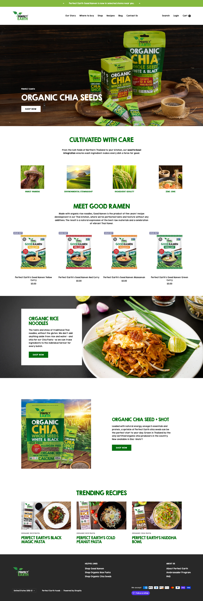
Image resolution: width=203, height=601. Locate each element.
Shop (100, 15)
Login (176, 15)
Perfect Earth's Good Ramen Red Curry (79, 277)
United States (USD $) (23, 591)
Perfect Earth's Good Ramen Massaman (124, 277)
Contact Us (132, 15)
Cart (186, 15)
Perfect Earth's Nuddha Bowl (154, 539)
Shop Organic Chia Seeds (98, 576)
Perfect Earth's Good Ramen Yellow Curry (33, 278)
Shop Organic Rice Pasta (98, 572)
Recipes (111, 15)
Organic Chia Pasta (141, 533)
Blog (120, 15)
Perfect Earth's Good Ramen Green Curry (169, 278)
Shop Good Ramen (94, 568)
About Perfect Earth (177, 568)
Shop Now (31, 109)
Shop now (121, 448)
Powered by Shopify (73, 591)
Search (166, 15)
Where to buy (86, 15)
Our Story (70, 15)
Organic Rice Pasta (30, 533)
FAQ (168, 576)
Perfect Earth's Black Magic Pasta (41, 539)
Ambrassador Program (178, 572)
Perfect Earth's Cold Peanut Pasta (96, 539)
